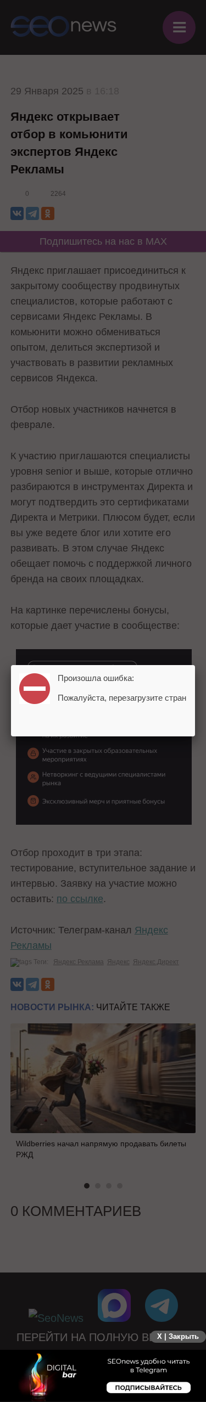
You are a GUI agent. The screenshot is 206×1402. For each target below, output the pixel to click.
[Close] (195, 665)
